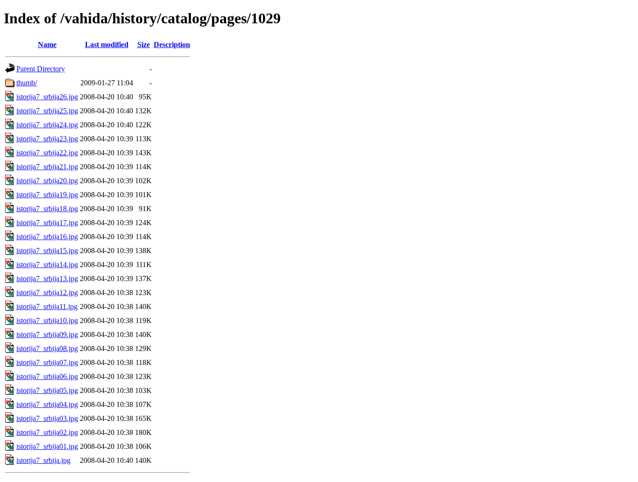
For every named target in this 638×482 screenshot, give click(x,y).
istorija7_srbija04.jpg (47, 404)
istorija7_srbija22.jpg (47, 153)
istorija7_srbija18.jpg (47, 209)
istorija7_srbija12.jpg (47, 292)
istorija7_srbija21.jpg (47, 167)
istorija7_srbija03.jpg (47, 418)
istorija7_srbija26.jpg (47, 97)
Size (143, 44)
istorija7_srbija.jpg (43, 460)
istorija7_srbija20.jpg (47, 181)
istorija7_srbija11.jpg (47, 306)
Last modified (106, 44)
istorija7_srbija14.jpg (47, 265)
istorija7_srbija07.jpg (47, 362)
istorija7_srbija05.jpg (47, 390)
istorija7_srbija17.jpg (47, 223)
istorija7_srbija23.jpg (47, 139)
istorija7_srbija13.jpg (47, 278)
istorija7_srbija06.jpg (47, 376)
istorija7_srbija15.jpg (47, 251)
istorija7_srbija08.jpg (47, 348)
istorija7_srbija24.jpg (47, 125)
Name (47, 44)
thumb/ (26, 83)
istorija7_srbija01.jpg (47, 446)
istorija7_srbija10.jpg (47, 320)
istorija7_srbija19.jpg (47, 195)
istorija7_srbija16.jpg (47, 237)
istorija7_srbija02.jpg (47, 432)
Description (172, 44)
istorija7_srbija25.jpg (47, 111)
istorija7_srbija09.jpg (47, 334)
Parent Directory (40, 69)
